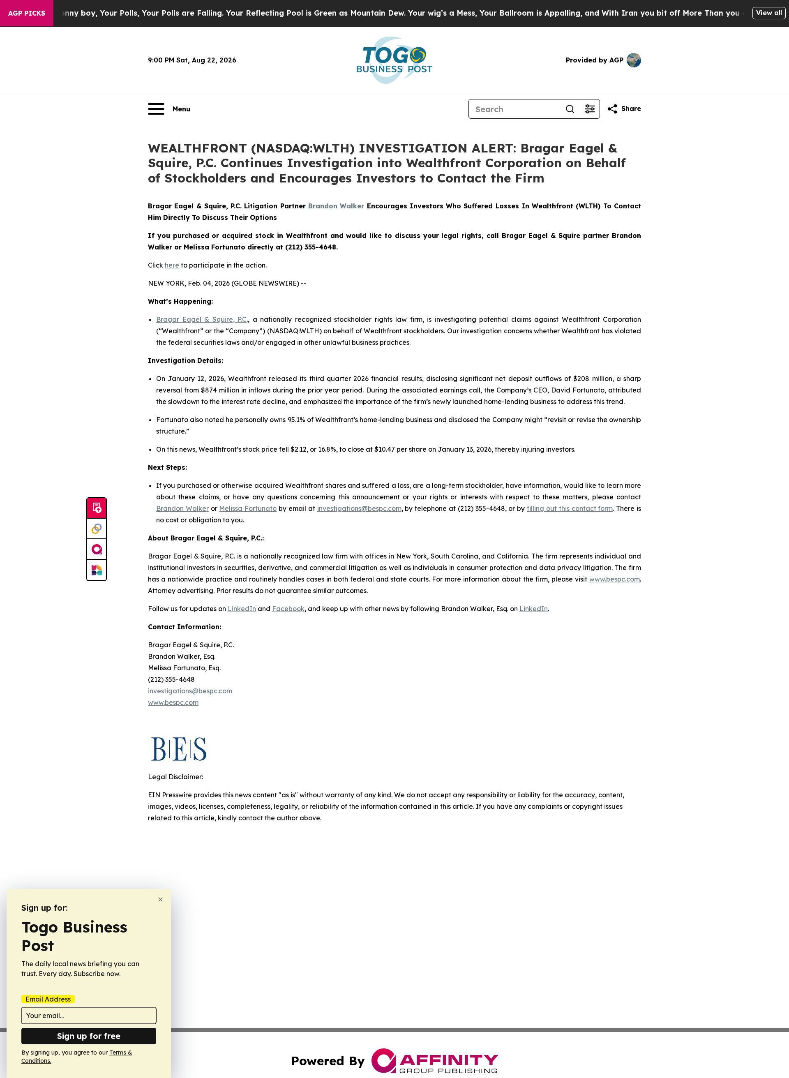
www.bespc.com (614, 579)
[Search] (570, 108)
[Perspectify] (96, 529)
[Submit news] (96, 508)
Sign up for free (88, 1036)
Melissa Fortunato (248, 508)
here (172, 265)
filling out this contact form (570, 508)
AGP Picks (26, 13)
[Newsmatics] (96, 570)
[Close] (160, 899)
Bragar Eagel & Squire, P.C (201, 319)
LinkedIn (242, 609)
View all (769, 13)
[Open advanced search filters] (590, 108)
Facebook (288, 609)
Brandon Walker (182, 508)
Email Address (48, 999)
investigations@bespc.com (359, 508)
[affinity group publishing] (96, 549)
